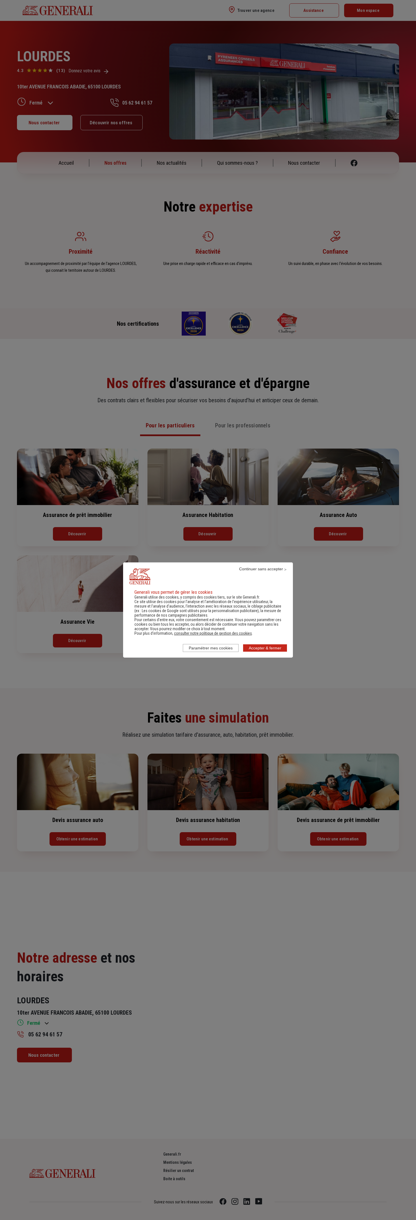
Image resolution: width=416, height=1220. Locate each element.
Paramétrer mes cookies (211, 648)
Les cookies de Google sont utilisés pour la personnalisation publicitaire (200, 610)
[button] (213, 633)
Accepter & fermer (265, 648)
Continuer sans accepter (261, 569)
